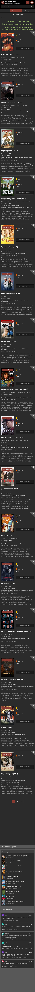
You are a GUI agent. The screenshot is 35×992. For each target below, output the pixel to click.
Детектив (4, 349)
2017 (10, 682)
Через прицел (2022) (9, 151)
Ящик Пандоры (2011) (9, 774)
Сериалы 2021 (9, 300)
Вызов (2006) (6, 535)
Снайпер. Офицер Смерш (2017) (13, 679)
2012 (10, 250)
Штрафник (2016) (8, 583)
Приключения (28, 207)
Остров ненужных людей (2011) (13, 199)
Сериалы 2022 (9, 157)
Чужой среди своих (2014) (11, 102)
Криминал (22, 62)
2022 (10, 154)
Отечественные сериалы (12, 62)
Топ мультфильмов (17, 14)
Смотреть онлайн (24, 48)
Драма (28, 111)
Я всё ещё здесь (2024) (10, 967)
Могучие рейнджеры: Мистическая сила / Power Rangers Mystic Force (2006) (18, 939)
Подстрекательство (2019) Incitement (15, 957)
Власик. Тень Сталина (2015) (12, 437)
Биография (4, 449)
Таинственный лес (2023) (11, 920)
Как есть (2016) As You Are (11, 929)
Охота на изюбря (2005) (10, 54)
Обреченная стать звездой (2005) (14, 389)
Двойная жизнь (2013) (10, 489)
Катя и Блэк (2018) (8, 341)
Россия (8, 61)
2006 (10, 540)
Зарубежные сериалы (11, 253)
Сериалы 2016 (9, 590)
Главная (5, 11)
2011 (10, 203)
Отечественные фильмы (12, 398)
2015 (10, 444)
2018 (10, 344)
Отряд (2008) (6, 727)
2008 (10, 730)
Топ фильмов (15, 11)
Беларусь (13, 684)
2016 (10, 586)
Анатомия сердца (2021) (10, 293)
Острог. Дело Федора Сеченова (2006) (16, 631)
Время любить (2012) (9, 247)
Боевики (31, 590)
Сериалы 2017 (9, 447)
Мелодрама (21, 253)
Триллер (22, 638)
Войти (27, 2)
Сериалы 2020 (9, 348)
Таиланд (18, 205)
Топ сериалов (28, 11)
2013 (10, 492)
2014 (10, 107)
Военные (3, 159)
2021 (10, 296)
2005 (10, 59)
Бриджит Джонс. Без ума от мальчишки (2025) (17, 948)
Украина (13, 205)
